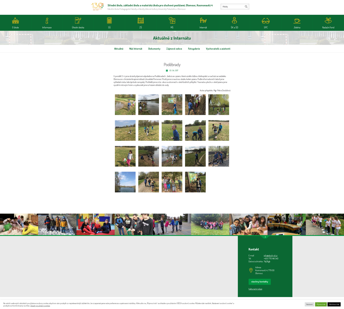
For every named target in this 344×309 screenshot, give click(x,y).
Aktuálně (118, 48)
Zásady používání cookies (40, 305)
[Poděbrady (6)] (125, 130)
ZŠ (140, 27)
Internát (203, 27)
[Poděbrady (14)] (195, 156)
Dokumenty (154, 48)
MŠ (172, 27)
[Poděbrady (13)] (172, 156)
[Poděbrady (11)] (125, 156)
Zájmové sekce (174, 48)
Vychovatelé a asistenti (218, 48)
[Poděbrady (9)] (195, 130)
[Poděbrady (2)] (148, 104)
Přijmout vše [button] (321, 304)
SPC (266, 27)
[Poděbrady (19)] (195, 182)
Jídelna (297, 27)
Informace (47, 27)
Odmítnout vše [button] (334, 304)
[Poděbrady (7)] (148, 130)
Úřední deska (78, 27)
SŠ (109, 27)
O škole (15, 27)
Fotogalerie (194, 48)
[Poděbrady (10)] (218, 130)
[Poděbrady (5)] (218, 104)
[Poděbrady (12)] (148, 156)
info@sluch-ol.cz (270, 255)
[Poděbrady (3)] (172, 104)
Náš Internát (135, 48)
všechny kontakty (259, 281)
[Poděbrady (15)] (218, 156)
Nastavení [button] (309, 304)
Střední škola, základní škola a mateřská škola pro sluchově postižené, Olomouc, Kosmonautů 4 (97, 6)
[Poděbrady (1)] (125, 104)
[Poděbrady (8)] (172, 130)
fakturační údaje (255, 289)
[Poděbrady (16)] (125, 182)
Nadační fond (328, 27)
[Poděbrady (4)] (195, 104)
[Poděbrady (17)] (148, 182)
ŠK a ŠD (234, 27)
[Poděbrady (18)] (172, 182)
